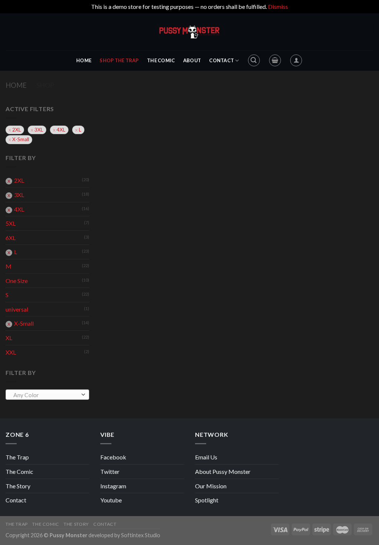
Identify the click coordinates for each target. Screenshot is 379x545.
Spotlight (206, 500)
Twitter (110, 471)
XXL (11, 352)
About (192, 60)
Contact (221, 60)
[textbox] (45, 395)
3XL (38, 130)
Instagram (113, 485)
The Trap (17, 457)
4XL (61, 130)
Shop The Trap (119, 60)
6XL (11, 237)
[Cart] (275, 60)
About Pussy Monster (223, 471)
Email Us (206, 457)
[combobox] (47, 394)
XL (9, 337)
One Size (17, 280)
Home (83, 60)
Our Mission (211, 485)
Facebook (113, 457)
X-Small (20, 139)
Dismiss (278, 6)
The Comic (161, 60)
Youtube (111, 500)
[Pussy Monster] (189, 32)
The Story (18, 485)
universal (17, 309)
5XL (11, 223)
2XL (16, 130)
